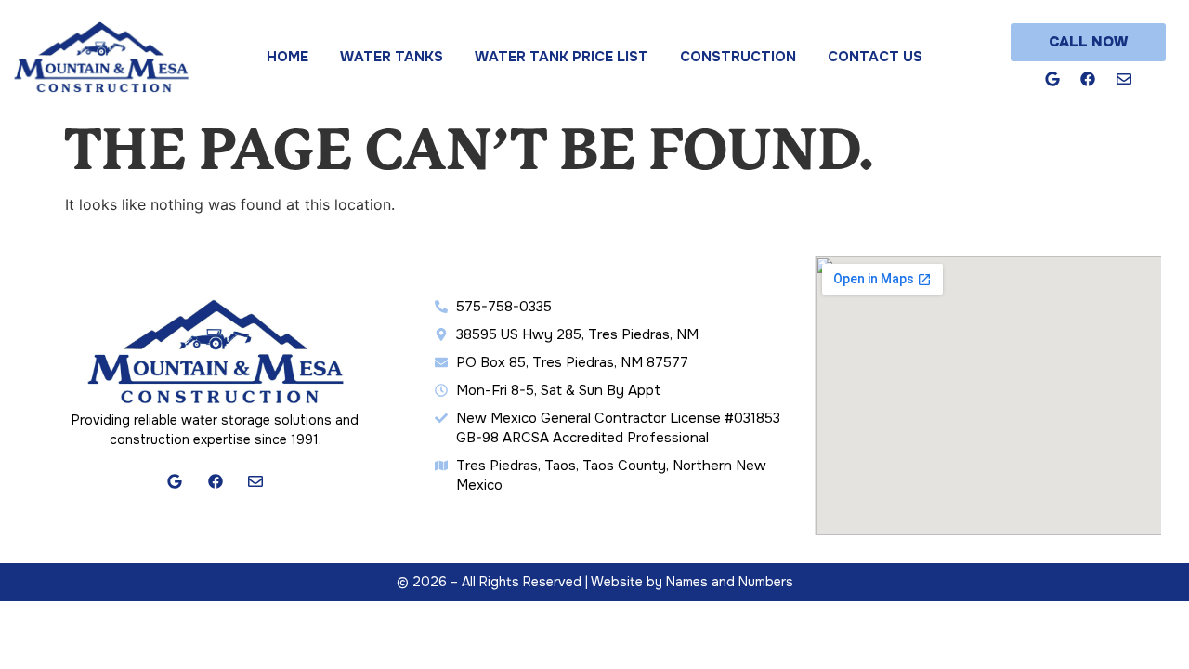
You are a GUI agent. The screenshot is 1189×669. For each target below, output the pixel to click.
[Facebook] (1088, 80)
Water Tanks (391, 56)
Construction (738, 56)
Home (287, 56)
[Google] (1052, 80)
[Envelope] (1124, 80)
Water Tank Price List (561, 56)
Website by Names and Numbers (692, 581)
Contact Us (875, 56)
